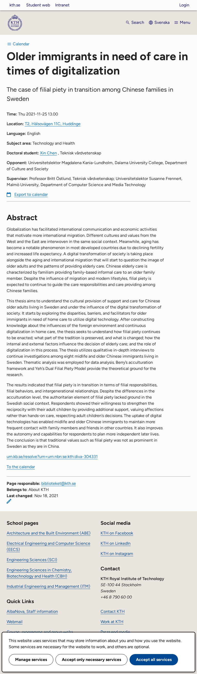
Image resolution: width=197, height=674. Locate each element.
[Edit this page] (9, 501)
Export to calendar (31, 194)
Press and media (115, 631)
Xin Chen (48, 153)
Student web (38, 5)
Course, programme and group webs (40, 631)
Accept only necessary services (91, 659)
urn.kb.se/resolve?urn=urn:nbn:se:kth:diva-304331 (52, 456)
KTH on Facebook (117, 533)
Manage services (31, 659)
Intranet (62, 5)
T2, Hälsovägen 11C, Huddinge (53, 123)
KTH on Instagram (117, 553)
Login (184, 5)
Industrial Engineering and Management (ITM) (48, 586)
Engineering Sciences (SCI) (32, 559)
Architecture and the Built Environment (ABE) (49, 533)
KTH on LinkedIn (116, 543)
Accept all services (154, 659)
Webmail (15, 621)
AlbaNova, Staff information (32, 611)
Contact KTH (113, 611)
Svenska (162, 22)
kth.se (14, 5)
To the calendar (21, 466)
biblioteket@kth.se (58, 483)
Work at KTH (112, 621)
